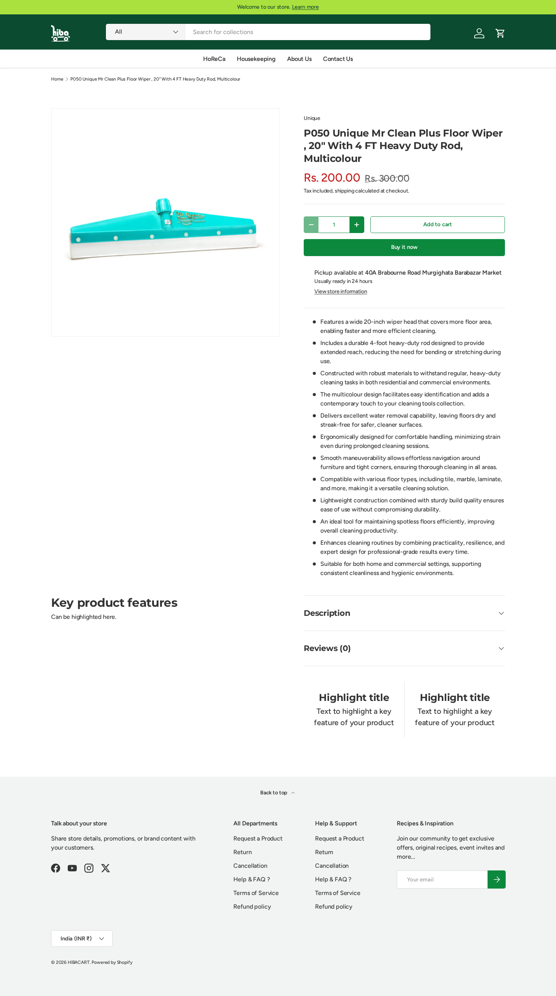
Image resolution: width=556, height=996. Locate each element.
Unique (312, 118)
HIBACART (79, 962)
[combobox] (268, 32)
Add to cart (437, 224)
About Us (299, 58)
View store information (340, 291)
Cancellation (250, 865)
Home (57, 79)
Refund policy (252, 906)
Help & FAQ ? (251, 879)
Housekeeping (256, 58)
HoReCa (214, 58)
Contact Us (338, 58)
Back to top (274, 792)
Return (242, 852)
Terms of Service (255, 893)
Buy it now (404, 247)
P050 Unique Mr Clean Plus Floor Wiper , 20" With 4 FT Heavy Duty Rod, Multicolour (155, 79)
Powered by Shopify (112, 962)
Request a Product (257, 838)
